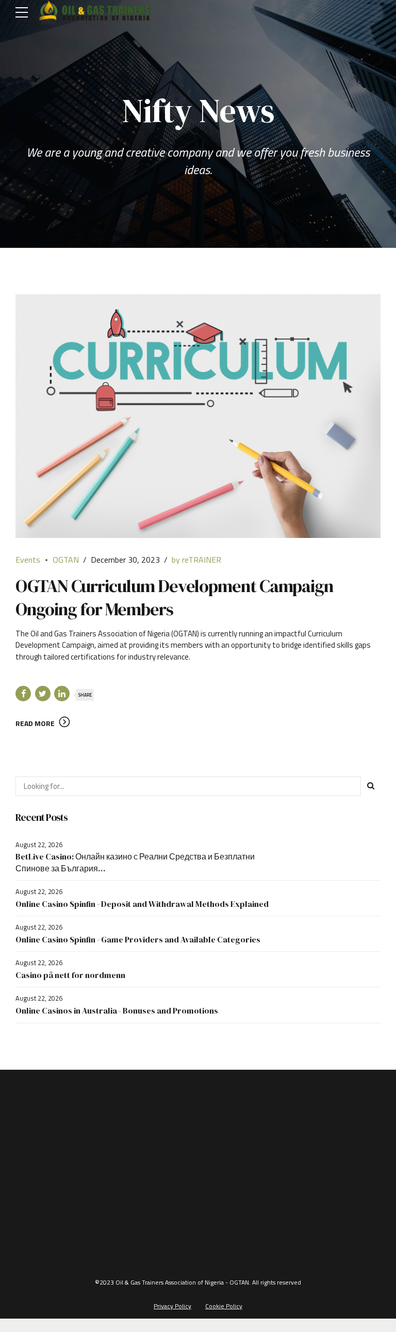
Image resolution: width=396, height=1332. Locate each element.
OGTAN (66, 559)
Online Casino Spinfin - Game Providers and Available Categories (137, 939)
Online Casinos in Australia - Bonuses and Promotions (116, 1010)
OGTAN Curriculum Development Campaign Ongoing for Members (174, 597)
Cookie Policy (223, 1306)
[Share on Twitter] (43, 693)
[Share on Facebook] (23, 693)
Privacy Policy (172, 1306)
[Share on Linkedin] (62, 693)
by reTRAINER (196, 559)
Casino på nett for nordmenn (70, 975)
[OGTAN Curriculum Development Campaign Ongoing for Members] (198, 415)
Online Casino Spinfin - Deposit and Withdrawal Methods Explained (142, 903)
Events (27, 559)
